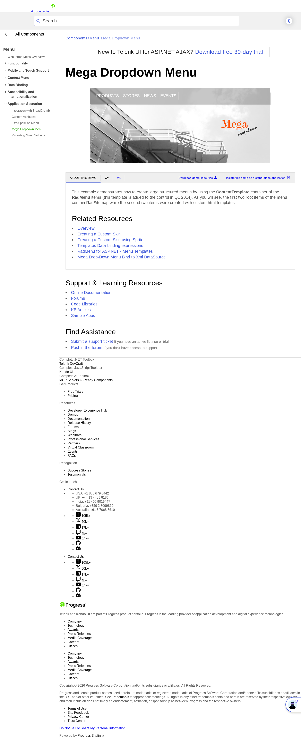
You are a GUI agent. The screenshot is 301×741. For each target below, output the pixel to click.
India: (93, 501)
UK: (92, 497)
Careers (73, 642)
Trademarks (120, 697)
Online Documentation (91, 292)
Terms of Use (77, 708)
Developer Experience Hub (87, 410)
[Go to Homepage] (53, 11)
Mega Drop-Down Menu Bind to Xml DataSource (121, 257)
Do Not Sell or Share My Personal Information (92, 728)
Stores (131, 95)
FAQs (72, 455)
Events (168, 95)
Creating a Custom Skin (99, 234)
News (150, 95)
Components (76, 38)
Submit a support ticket (92, 341)
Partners (74, 443)
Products (107, 95)
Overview (85, 228)
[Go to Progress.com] (72, 606)
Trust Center (76, 721)
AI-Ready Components (96, 380)
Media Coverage (80, 638)
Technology (76, 625)
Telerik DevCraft (71, 363)
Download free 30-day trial (229, 52)
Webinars (74, 435)
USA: (92, 493)
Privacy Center (78, 716)
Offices (73, 646)
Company (75, 621)
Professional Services (83, 439)
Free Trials (75, 391)
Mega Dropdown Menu (120, 38)
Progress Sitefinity (91, 735)
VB (119, 177)
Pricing (73, 395)
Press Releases (79, 633)
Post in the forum (86, 347)
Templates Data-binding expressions (110, 245)
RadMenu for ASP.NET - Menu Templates (115, 251)
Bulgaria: (94, 505)
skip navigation (40, 11)
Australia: (95, 510)
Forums (78, 298)
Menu (94, 38)
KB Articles (81, 309)
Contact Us (76, 489)
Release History (79, 422)
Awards (73, 629)
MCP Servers (69, 380)
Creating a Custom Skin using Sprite (110, 239)
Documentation (79, 418)
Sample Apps (83, 315)
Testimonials (77, 474)
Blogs (72, 431)
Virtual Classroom (81, 447)
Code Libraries (84, 304)
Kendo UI (66, 372)
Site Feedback (78, 712)
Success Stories (79, 470)
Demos (73, 414)
